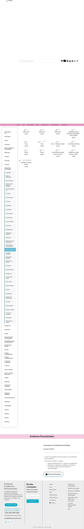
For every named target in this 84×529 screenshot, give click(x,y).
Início (18, 124)
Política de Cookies (73, 488)
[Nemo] (26, 154)
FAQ (37, 124)
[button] (67, 61)
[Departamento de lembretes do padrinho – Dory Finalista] (74, 134)
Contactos (64, 124)
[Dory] (26, 144)
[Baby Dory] (26, 134)
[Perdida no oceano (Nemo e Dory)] (74, 154)
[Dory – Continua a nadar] (58, 144)
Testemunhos (45, 124)
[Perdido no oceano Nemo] (26, 164)
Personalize (30, 124)
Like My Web (47, 527)
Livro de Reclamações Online (72, 505)
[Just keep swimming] (74, 144)
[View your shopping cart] (61, 61)
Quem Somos (55, 124)
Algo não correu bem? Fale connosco (73, 499)
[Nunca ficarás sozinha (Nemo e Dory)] (58, 154)
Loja (23, 124)
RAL (69, 509)
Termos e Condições (74, 491)
